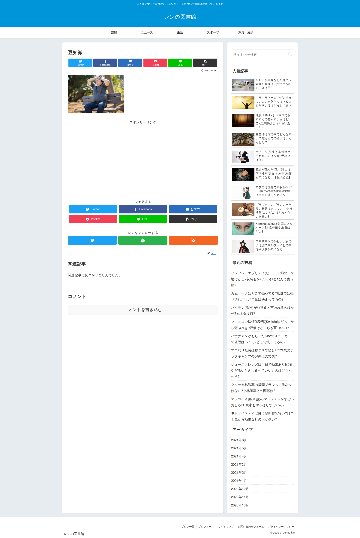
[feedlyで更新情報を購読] (142, 240)
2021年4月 (239, 456)
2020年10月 (240, 505)
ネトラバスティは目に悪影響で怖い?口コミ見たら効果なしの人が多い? (262, 415)
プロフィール (206, 526)
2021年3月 (239, 464)
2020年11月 (240, 496)
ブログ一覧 (187, 526)
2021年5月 (239, 447)
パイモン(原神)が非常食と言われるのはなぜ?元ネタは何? (262, 310)
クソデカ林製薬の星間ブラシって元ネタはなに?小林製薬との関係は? (261, 387)
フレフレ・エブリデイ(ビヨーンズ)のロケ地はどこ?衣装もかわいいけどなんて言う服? (262, 278)
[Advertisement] (143, 151)
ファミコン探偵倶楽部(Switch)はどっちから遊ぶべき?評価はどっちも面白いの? (262, 324)
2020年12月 (240, 488)
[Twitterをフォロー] (92, 240)
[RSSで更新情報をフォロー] (193, 240)
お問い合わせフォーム (251, 526)
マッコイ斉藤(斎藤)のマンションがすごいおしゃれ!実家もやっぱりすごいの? (262, 401)
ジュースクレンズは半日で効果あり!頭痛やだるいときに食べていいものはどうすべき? (262, 370)
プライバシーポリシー (281, 526)
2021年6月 (239, 439)
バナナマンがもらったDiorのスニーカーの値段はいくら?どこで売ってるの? (261, 338)
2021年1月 (239, 480)
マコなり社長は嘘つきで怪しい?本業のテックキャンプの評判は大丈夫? (262, 352)
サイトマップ (226, 526)
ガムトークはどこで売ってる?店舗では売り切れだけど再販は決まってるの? (262, 296)
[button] (290, 54)
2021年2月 (239, 472)
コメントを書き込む (143, 309)
